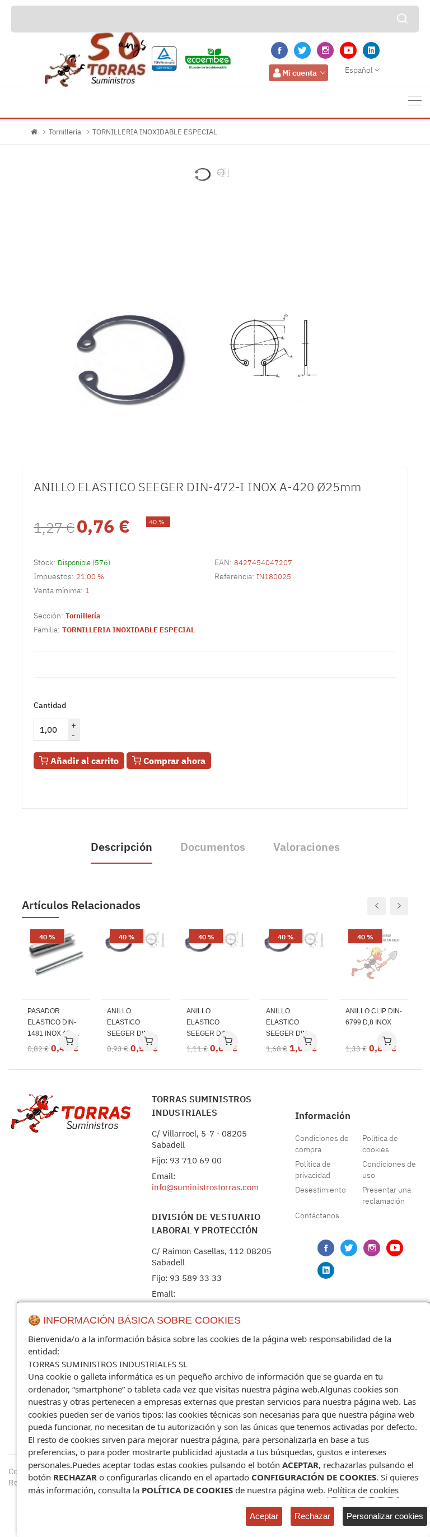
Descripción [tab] (121, 846)
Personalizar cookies (385, 1516)
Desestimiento (320, 1190)
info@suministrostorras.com (205, 1187)
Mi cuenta (300, 73)
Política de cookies (380, 1143)
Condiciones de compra (322, 1143)
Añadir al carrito (83, 760)
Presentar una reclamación (386, 1195)
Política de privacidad (313, 1169)
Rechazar (312, 1516)
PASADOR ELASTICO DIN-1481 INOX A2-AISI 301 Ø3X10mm (51, 1023)
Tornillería (65, 132)
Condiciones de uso (389, 1169)
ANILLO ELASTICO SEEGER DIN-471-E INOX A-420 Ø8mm (135, 1023)
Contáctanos (317, 1215)
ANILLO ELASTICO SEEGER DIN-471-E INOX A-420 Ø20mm (214, 1023)
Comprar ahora (173, 760)
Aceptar (264, 1516)
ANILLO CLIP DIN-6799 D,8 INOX (373, 1016)
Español (359, 70)
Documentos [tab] (212, 846)
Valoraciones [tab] (306, 846)
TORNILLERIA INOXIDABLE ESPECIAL (154, 132)
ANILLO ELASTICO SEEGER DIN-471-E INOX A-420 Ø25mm (294, 1023)
